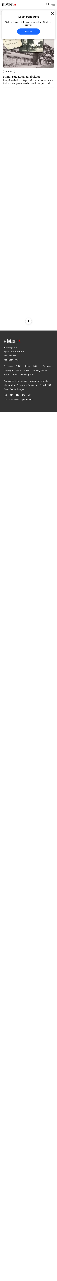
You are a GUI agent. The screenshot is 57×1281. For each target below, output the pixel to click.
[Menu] (53, 4)
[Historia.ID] (9, 4)
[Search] (48, 4)
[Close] (52, 13)
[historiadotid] (5, 395)
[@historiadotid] (17, 395)
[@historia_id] (11, 395)
